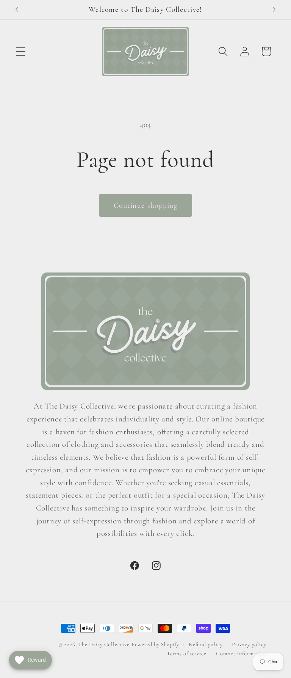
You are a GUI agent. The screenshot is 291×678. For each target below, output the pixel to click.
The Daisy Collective (103, 644)
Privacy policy (249, 644)
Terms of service (187, 653)
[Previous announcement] (16, 9)
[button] (20, 51)
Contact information (241, 653)
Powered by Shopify (155, 644)
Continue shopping (145, 205)
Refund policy (206, 644)
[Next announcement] (274, 9)
